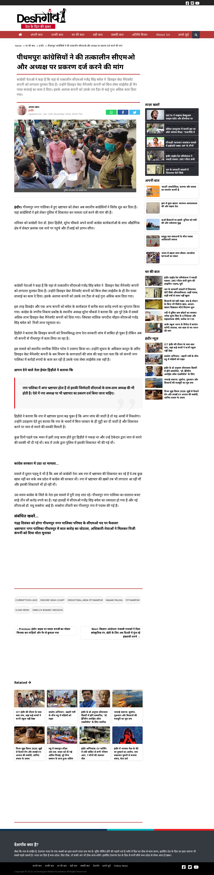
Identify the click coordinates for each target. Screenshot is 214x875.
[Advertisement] (78, 259)
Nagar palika (114, 600)
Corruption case (26, 600)
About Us (163, 34)
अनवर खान (33, 107)
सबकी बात (117, 34)
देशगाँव (96, 865)
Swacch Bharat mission (47, 610)
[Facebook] (187, 2)
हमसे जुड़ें (183, 34)
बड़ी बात (98, 34)
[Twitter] (192, 2)
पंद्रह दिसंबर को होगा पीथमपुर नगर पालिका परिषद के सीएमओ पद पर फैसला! (66, 523)
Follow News (121, 865)
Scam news (22, 610)
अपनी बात (37, 34)
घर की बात (78, 34)
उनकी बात (57, 34)
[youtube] (197, 2)
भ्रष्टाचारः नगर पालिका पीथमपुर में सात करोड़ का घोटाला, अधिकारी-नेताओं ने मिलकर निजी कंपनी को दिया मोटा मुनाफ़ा (74, 530)
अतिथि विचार (139, 34)
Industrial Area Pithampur (85, 600)
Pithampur (132, 600)
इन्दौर (31, 110)
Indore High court (52, 600)
